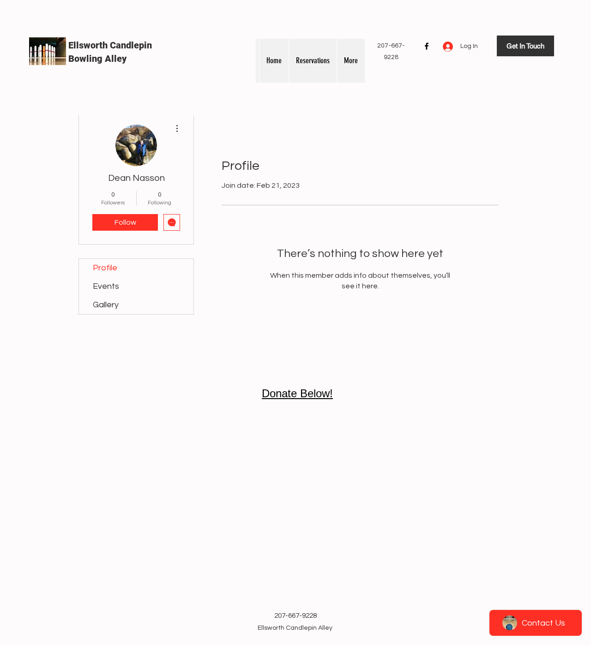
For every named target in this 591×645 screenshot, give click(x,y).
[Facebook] (426, 46)
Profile (105, 267)
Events (106, 286)
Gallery (106, 304)
